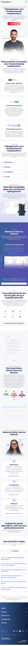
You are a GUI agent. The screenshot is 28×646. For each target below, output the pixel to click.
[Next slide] (26, 551)
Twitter (26, 631)
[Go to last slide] (2, 551)
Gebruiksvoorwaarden (22, 641)
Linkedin (14, 631)
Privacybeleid (24, 640)
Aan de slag (13, 23)
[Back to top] (26, 601)
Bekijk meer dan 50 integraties (14, 323)
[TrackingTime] (6, 2)
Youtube (20, 631)
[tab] (13, 399)
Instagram (23, 631)
